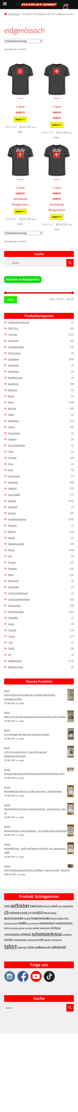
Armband (13, 365)
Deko (11, 414)
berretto (47, 906)
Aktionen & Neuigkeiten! (23, 279)
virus (31, 947)
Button (12, 408)
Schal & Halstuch (18, 593)
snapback (67, 934)
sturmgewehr (20, 939)
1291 (7, 906)
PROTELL (13, 328)
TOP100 (12, 334)
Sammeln (13, 587)
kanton (54, 918)
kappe (61, 918)
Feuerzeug (14, 433)
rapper (36, 928)
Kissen (12, 513)
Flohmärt (13, 340)
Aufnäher (13, 371)
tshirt (10, 946)
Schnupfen (14, 605)
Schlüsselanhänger (19, 599)
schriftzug (55, 927)
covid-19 (25, 913)
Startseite (13, 14)
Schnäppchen (16, 347)
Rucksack (13, 580)
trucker (47, 940)
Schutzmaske (16, 611)
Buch (11, 402)
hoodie (27, 918)
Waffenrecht (15, 660)
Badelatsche (15, 377)
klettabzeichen (11, 923)
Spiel (11, 624)
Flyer (11, 451)
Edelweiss (13, 420)
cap (60, 906)
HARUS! (12, 488)
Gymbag (13, 482)
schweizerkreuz (47, 934)
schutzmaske (12, 934)
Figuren (12, 439)
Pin (10, 556)
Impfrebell (14, 494)
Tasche (12, 630)
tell (41, 939)
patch (7, 928)
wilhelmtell (58, 947)
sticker (8, 939)
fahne (53, 912)
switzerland (33, 940)
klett (66, 918)
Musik (11, 537)
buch (55, 906)
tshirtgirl (22, 947)
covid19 (37, 913)
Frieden (12, 457)
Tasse (11, 636)
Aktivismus (14, 353)
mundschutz (47, 923)
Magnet (12, 525)
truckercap (56, 940)
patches (28, 928)
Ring (10, 574)
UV (9, 654)
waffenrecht (43, 947)
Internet (12, 506)
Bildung (12, 390)
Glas (10, 464)
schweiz (25, 934)
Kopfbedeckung (17, 519)
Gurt (10, 470)
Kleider (12, 500)
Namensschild (16, 543)
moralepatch (33, 923)
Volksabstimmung (18, 322)
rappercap (45, 928)
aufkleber (20, 905)
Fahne (11, 427)
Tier (10, 642)
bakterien (36, 906)
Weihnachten (15, 667)
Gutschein (14, 476)
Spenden (13, 617)
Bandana (13, 383)
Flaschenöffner (16, 445)
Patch (11, 550)
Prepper (12, 568)
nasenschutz (64, 923)
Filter (11, 299)
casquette (67, 906)
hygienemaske (40, 918)
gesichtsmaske (14, 918)
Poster (12, 562)
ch (6, 912)
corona (14, 912)
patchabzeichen (17, 928)
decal (46, 912)
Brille (11, 396)
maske (22, 923)
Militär (12, 531)
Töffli (11, 648)
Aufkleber (13, 359)
